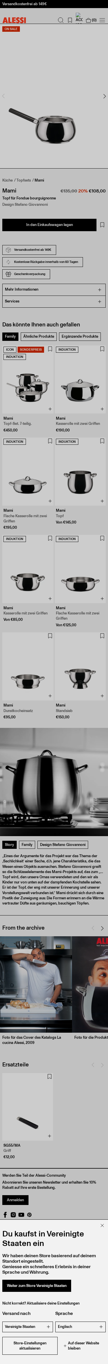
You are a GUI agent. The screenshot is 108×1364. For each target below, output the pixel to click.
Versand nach (16, 1313)
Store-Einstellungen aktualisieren (30, 1345)
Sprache (64, 1313)
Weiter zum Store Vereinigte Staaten (37, 1285)
